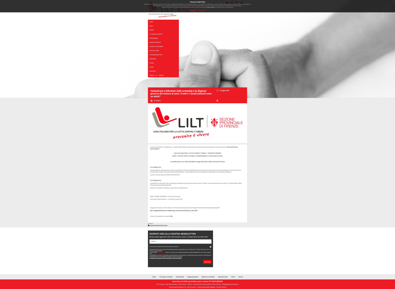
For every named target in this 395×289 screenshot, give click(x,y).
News (151, 26)
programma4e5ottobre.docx (158, 225)
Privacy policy (201, 10)
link (171, 216)
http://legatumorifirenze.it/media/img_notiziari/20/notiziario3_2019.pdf (173, 210)
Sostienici (152, 71)
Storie (151, 67)
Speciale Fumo (154, 50)
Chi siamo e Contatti (156, 34)
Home (151, 22)
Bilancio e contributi (156, 46)
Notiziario (152, 59)
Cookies (161, 75)
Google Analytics (210, 7)
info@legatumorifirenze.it (230, 284)
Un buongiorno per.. (156, 54)
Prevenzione (153, 38)
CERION (151, 63)
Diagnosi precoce (155, 42)
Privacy (152, 75)
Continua (193, 10)
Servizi (151, 30)
